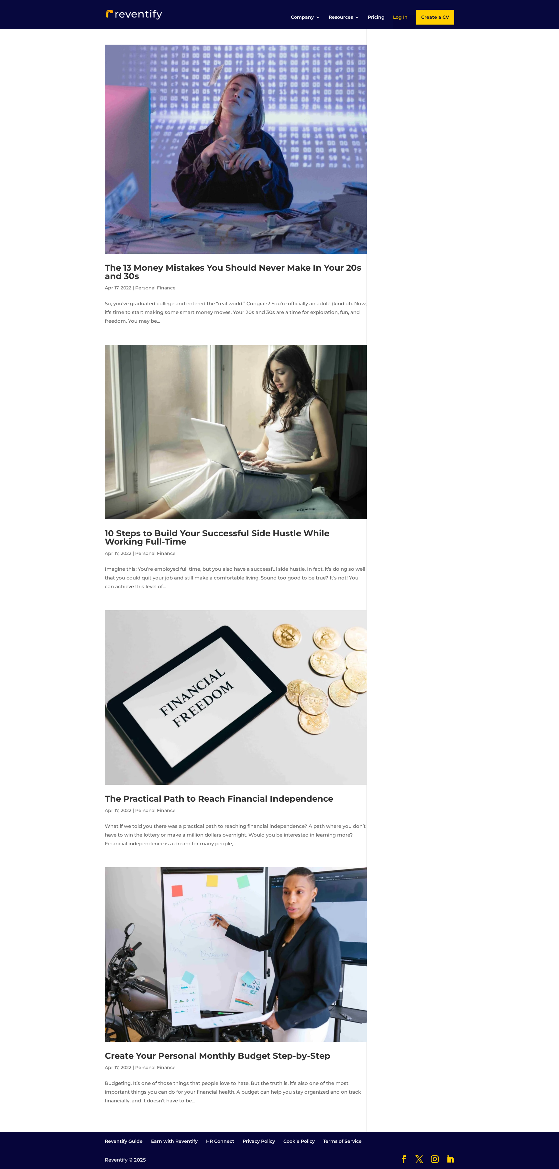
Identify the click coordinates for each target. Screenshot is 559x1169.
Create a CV (435, 17)
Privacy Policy (259, 1141)
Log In (400, 17)
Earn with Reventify (174, 1141)
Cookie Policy (299, 1141)
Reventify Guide (124, 1141)
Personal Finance (155, 288)
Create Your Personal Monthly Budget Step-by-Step (217, 1056)
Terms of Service (342, 1141)
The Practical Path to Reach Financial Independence (219, 799)
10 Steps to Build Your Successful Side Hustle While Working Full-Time (217, 537)
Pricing (376, 17)
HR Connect (220, 1141)
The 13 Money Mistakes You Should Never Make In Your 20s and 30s (233, 272)
